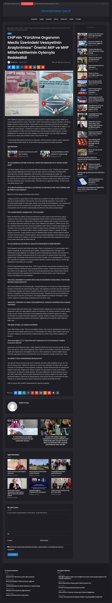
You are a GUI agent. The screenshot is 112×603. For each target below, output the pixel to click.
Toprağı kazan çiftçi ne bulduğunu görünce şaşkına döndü (95, 107)
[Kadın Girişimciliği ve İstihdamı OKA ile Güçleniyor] (82, 91)
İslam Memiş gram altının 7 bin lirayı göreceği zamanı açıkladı (94, 142)
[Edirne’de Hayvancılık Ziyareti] (82, 152)
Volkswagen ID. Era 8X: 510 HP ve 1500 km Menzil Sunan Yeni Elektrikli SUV (96, 99)
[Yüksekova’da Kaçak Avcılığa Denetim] (82, 60)
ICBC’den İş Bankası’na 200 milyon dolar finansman (95, 181)
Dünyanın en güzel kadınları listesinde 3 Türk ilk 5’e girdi (95, 166)
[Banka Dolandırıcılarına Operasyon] (82, 68)
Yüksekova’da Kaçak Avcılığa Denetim (95, 58)
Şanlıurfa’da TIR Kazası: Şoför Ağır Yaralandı (96, 35)
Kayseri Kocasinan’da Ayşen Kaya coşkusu (95, 133)
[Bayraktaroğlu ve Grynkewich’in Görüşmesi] (39, 483)
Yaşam (71, 19)
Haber (42, 19)
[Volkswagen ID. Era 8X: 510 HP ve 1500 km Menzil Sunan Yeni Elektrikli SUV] (82, 99)
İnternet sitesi (44, 540)
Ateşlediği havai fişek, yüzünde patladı (58, 472)
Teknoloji (63, 19)
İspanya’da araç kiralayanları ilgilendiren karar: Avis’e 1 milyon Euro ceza (91, 188)
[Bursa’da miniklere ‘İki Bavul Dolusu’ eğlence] (82, 44)
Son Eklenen (91, 27)
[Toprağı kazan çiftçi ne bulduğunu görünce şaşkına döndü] (82, 108)
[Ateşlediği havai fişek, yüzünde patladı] (61, 464)
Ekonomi (48, 19)
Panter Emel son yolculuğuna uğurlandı (17, 472)
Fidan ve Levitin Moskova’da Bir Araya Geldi (60, 491)
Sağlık (56, 19)
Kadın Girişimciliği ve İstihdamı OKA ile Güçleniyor (95, 90)
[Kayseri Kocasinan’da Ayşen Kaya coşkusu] (82, 134)
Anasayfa (34, 19)
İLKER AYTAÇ (14, 62)
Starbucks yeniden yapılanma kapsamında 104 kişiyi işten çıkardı (89, 158)
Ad (9, 534)
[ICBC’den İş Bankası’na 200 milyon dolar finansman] (82, 181)
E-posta (10, 540)
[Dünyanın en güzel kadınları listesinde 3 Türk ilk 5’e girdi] (82, 166)
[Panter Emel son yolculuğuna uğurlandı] (17, 464)
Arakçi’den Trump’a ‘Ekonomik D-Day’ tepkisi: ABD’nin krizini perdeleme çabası (16, 493)
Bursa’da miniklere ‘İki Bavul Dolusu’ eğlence (95, 42)
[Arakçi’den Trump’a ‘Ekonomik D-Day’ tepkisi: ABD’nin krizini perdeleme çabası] (17, 483)
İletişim (78, 19)
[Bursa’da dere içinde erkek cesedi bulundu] (39, 464)
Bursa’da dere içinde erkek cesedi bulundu (37, 472)
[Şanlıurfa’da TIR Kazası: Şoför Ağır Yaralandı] (12, 154)
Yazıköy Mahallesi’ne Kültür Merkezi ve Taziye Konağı (48, 3)
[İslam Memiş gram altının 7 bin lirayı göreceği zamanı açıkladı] (82, 142)
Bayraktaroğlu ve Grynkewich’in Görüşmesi (37, 491)
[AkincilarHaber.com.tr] (56, 11)
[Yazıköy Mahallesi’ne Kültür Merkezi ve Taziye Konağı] (45, 154)
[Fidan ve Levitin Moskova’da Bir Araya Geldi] (61, 483)
